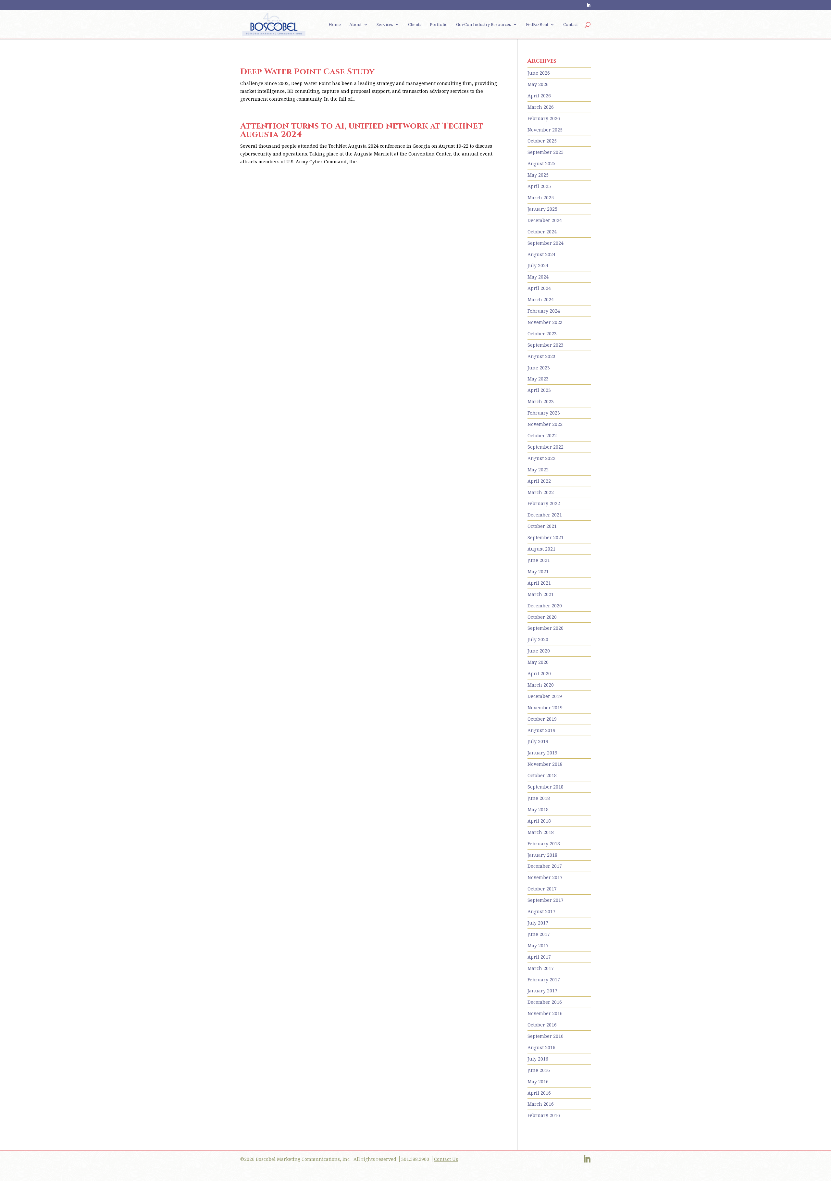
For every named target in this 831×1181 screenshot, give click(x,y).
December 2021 (544, 515)
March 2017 (540, 968)
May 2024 (538, 277)
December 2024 (544, 220)
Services (385, 24)
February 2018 (543, 843)
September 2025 (545, 152)
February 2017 (543, 979)
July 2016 (537, 1059)
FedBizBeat (537, 24)
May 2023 (538, 379)
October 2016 (542, 1025)
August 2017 (541, 911)
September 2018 (545, 787)
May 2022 (538, 469)
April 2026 (539, 96)
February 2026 (543, 118)
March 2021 (540, 594)
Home (335, 24)
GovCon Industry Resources (483, 24)
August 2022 (541, 458)
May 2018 (538, 809)
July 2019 (537, 741)
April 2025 (539, 186)
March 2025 (540, 197)
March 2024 (540, 299)
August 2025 (541, 163)
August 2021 (541, 549)
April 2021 (539, 583)
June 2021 (538, 560)
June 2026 (538, 73)
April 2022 (539, 481)
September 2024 (545, 243)
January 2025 (542, 209)
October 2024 (542, 232)
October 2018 (542, 775)
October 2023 (542, 333)
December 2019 (544, 696)
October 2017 (542, 889)
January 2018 (542, 855)
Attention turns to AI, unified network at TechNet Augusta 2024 (361, 130)
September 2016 (545, 1036)
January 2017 (542, 991)
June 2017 (538, 934)
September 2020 (545, 628)
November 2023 (545, 322)
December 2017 (544, 866)
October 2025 (542, 141)
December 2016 (544, 1002)
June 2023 (538, 368)
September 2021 (545, 537)
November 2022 (545, 424)
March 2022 (540, 492)
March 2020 (540, 685)
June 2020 (538, 651)
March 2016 (540, 1104)
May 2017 (538, 945)
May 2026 (538, 84)
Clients (414, 24)
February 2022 (543, 503)
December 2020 (544, 606)
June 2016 (538, 1070)
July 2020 (537, 639)
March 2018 (540, 832)
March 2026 (540, 107)
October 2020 (542, 617)
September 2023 (545, 345)
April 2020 (539, 673)
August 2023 (541, 356)
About (355, 24)
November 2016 (545, 1013)
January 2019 (542, 753)
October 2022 (542, 435)
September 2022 (545, 447)
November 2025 (545, 130)
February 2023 (543, 413)
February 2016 (543, 1115)
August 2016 (541, 1047)
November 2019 (545, 707)
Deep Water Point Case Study (307, 72)
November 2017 (545, 877)
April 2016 (539, 1093)
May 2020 (538, 662)
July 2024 (537, 265)
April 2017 (539, 957)
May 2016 (538, 1081)
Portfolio (439, 24)
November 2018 (545, 764)
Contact (570, 24)
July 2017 (537, 923)
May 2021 (538, 571)
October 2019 (542, 719)
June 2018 (538, 798)
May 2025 (538, 175)
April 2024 (539, 288)
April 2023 (539, 390)
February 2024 (543, 311)
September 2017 (545, 900)
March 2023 (540, 401)
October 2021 (542, 526)
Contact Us (446, 1159)
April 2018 (539, 821)
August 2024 (541, 254)
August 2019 (541, 730)
